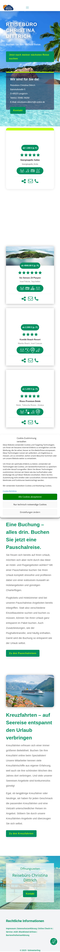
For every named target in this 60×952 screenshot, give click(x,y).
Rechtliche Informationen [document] (25, 921)
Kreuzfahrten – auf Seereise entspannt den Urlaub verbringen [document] (29, 726)
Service (9, 932)
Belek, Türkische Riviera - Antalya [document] (30, 405)
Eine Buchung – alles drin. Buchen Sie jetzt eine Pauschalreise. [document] (27, 536)
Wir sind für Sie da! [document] (24, 79)
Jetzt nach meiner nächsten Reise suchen (29, 57)
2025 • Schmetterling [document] (30, 950)
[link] (30, 159)
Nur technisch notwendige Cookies (30, 504)
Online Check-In (45, 928)
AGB (16, 932)
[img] (22, 170)
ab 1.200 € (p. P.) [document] (30, 148)
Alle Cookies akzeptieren (30, 496)
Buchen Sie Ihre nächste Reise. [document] (23, 44)
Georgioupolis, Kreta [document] (30, 164)
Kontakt (18, 110)
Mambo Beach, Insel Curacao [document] (30, 343)
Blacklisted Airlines (27, 932)
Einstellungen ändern (30, 512)
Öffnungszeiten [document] (30, 869)
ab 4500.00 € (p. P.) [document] (30, 265)
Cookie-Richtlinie (10, 491)
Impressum (11, 928)
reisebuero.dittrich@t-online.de (31, 102)
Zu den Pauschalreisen (22, 653)
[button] (23, 181)
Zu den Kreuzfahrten (21, 833)
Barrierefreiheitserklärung (17, 935)
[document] (30, 160)
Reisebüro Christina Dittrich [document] (30, 878)
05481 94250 (23, 98)
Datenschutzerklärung (27, 928)
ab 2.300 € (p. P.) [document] (30, 327)
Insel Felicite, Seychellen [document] (30, 282)
